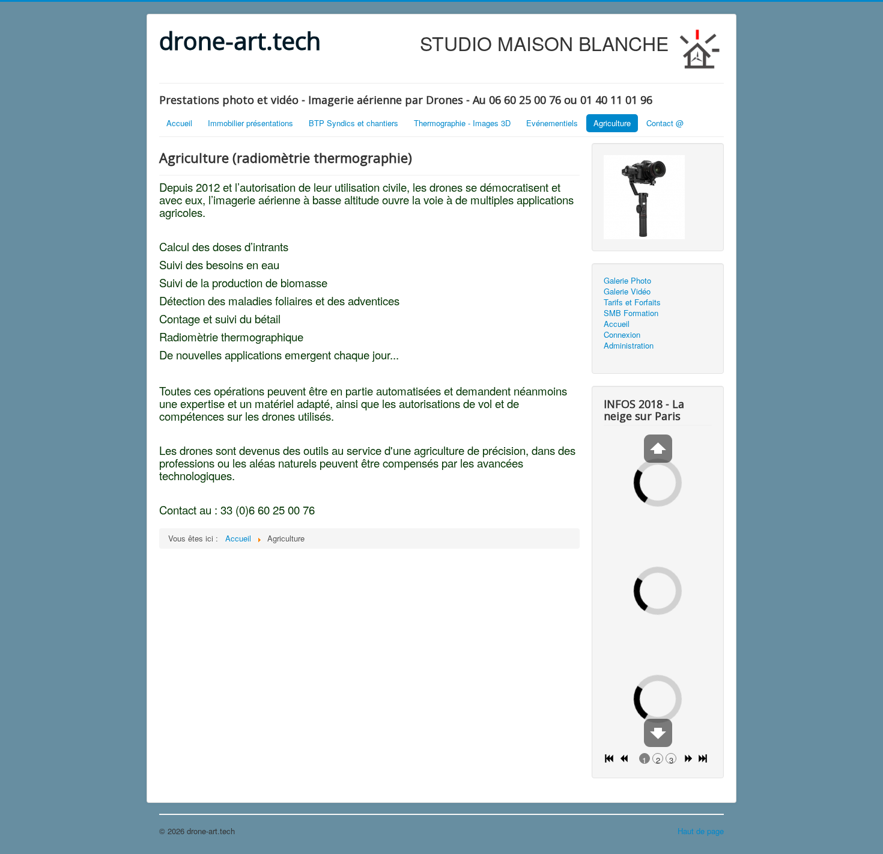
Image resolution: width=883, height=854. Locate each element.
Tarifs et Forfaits (632, 302)
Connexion (622, 334)
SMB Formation (631, 313)
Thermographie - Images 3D (462, 123)
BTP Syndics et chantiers (353, 123)
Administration (629, 345)
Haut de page (701, 831)
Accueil (179, 123)
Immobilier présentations (250, 123)
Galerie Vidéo (627, 291)
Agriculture (612, 123)
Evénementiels (552, 123)
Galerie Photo (627, 280)
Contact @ (665, 123)
